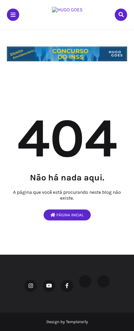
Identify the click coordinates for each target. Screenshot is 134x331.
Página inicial (69, 215)
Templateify (77, 321)
